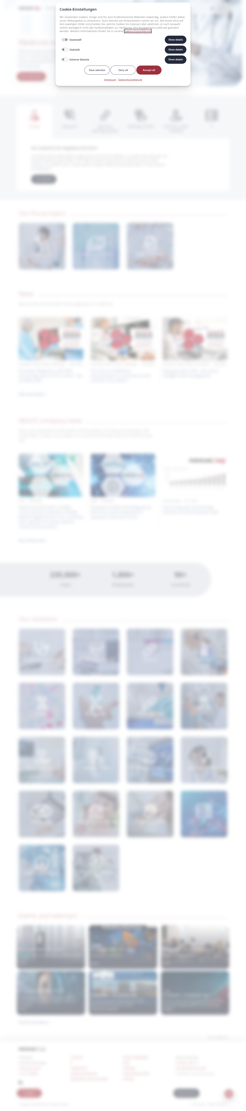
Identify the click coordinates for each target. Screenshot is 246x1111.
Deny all (123, 70)
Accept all (149, 70)
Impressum (110, 79)
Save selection (97, 70)
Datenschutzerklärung (137, 31)
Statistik (75, 49)
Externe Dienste (79, 59)
